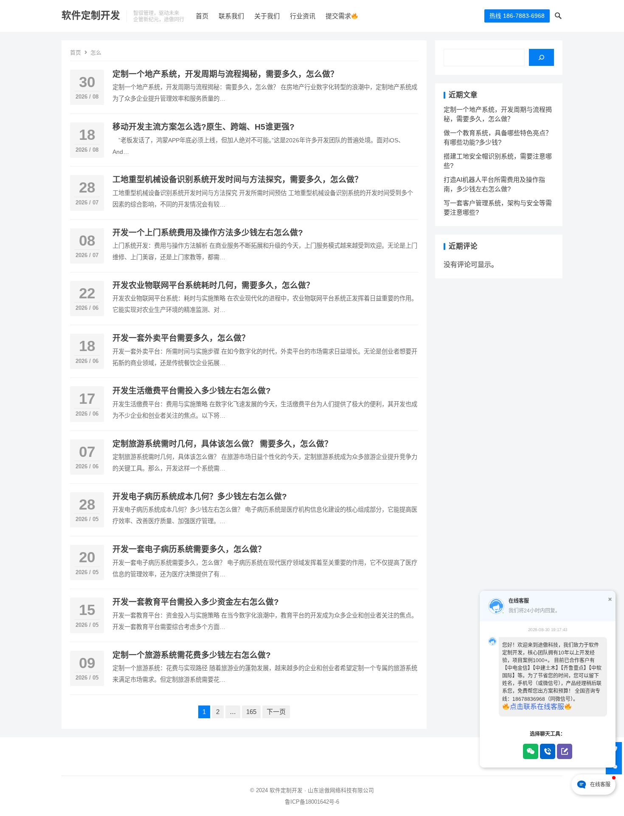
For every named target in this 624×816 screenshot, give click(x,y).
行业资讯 (302, 16)
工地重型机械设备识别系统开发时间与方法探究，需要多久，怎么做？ (237, 179)
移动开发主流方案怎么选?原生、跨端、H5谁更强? (203, 126)
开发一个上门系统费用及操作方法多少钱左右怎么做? (207, 232)
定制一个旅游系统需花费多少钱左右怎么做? (191, 655)
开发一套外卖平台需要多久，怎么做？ (181, 338)
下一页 (276, 711)
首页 (202, 16)
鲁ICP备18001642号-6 (312, 802)
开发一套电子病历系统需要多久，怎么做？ (189, 549)
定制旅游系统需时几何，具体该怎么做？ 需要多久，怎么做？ (222, 443)
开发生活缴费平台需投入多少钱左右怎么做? (191, 390)
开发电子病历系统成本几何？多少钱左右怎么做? (199, 496)
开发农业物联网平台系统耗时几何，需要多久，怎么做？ (213, 285)
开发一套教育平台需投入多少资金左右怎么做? (195, 602)
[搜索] (541, 57)
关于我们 (267, 16)
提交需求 (338, 16)
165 (251, 711)
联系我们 (231, 16)
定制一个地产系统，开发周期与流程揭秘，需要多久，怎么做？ (225, 74)
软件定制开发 (91, 15)
